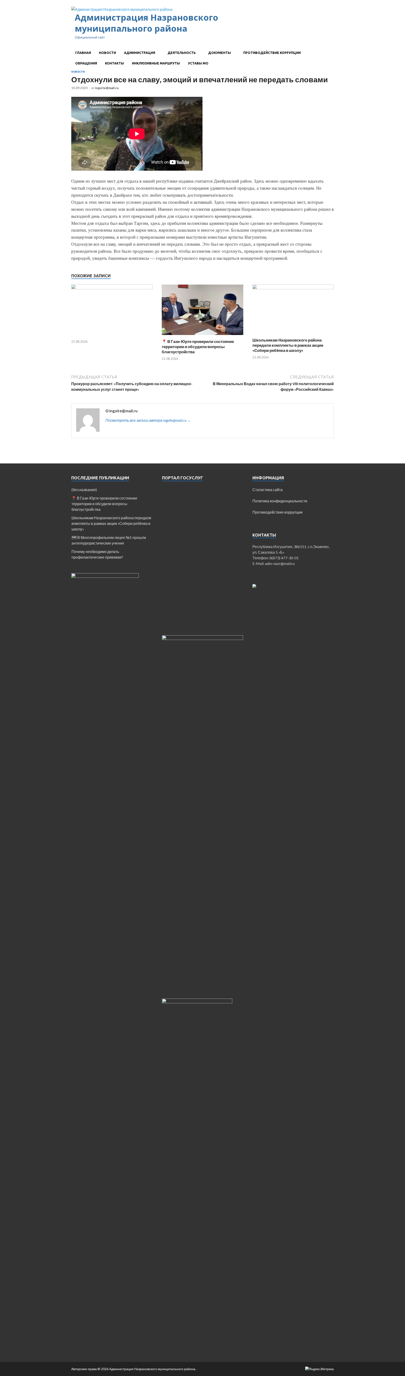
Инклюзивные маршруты (156, 63)
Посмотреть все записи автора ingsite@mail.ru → (148, 420)
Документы (219, 53)
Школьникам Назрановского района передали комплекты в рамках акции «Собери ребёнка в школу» (287, 345)
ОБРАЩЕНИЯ (86, 63)
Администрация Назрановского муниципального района (146, 23)
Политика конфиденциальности (279, 501)
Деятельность (182, 53)
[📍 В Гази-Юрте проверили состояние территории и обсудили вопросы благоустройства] (202, 336)
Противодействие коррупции (272, 53)
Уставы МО (198, 63)
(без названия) (84, 489)
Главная (83, 53)
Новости (107, 53)
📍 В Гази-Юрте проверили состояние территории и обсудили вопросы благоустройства (198, 346)
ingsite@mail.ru (107, 88)
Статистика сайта (267, 489)
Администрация (139, 53)
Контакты (114, 63)
